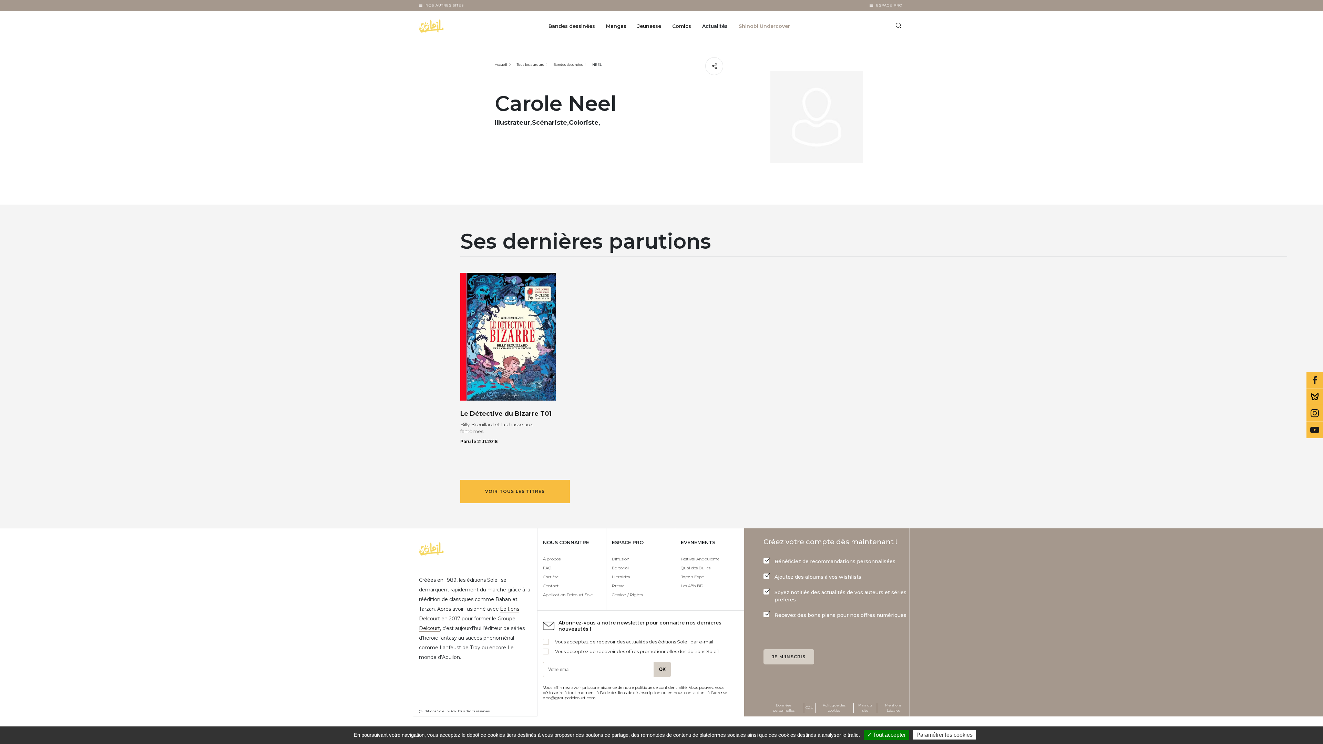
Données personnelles (783, 708)
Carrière (550, 576)
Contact (551, 585)
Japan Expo (692, 576)
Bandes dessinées (571, 26)
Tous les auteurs (530, 64)
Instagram (1314, 413)
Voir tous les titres (515, 491)
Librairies (621, 576)
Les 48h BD (692, 585)
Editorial (620, 567)
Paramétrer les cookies (944, 735)
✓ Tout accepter (886, 735)
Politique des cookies (834, 708)
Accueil (501, 64)
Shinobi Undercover (764, 26)
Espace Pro (889, 5)
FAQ (547, 567)
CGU (809, 707)
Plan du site (865, 708)
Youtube (1314, 430)
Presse (618, 585)
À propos (552, 558)
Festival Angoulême (700, 558)
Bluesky (1314, 397)
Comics (681, 26)
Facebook (1314, 380)
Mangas (616, 26)
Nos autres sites (444, 5)
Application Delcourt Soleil (569, 594)
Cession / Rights (627, 594)
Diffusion (620, 558)
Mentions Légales (893, 708)
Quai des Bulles (695, 567)
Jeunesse (649, 26)
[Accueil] (449, 26)
